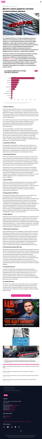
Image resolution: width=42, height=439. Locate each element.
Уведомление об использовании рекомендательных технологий (16, 421)
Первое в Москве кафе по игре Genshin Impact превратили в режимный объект (19, 379)
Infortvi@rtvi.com (15, 405)
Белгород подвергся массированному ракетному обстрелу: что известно (18, 371)
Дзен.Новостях (9, 416)
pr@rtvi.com (12, 408)
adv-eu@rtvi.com (12, 409)
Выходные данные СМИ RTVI (9, 387)
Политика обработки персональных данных (12, 390)
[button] (41, 1)
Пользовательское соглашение (9, 388)
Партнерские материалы (8, 410)
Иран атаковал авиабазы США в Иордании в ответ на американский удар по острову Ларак (21, 367)
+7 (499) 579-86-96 (9, 404)
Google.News (6, 417)
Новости (6, 359)
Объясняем (5, 6)
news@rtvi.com (13, 406)
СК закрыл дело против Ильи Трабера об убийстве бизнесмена (19, 361)
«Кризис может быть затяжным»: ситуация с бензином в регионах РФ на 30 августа (21, 375)
